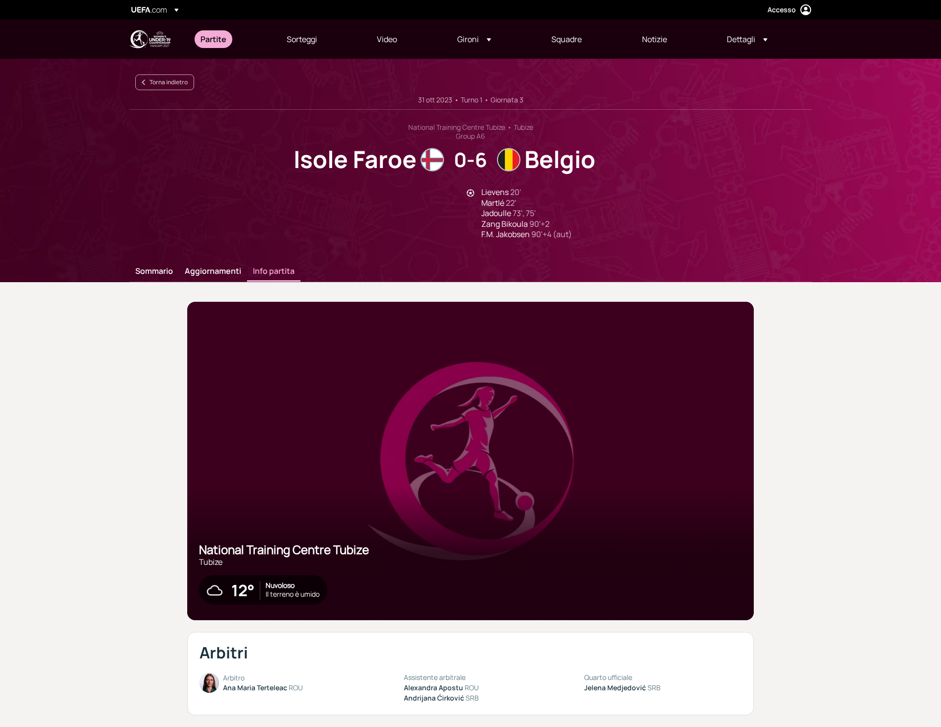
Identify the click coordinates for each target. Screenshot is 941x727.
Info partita (274, 271)
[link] (213, 39)
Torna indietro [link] (168, 82)
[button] (474, 39)
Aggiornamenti (213, 271)
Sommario (154, 271)
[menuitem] (231, 39)
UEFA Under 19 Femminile (150, 39)
